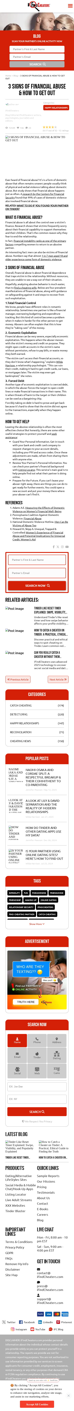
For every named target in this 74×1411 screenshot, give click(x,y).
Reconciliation (20, 732)
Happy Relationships (56, 107)
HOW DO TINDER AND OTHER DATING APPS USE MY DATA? (43, 831)
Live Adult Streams (18, 1200)
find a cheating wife (25, 287)
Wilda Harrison (33, 816)
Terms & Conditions (19, 1242)
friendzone (56, 892)
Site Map (11, 1275)
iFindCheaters (12, 110)
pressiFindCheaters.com (50, 1287)
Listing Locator (26, 469)
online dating (49, 900)
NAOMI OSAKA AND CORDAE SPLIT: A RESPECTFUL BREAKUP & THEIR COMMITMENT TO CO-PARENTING (43, 777)
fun (26, 892)
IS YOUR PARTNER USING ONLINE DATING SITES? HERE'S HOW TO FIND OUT (44, 854)
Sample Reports (48, 1176)
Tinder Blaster (15, 1211)
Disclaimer (12, 1269)
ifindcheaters (45, 907)
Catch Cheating (21, 705)
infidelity (14, 892)
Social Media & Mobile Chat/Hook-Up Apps (20, 1187)
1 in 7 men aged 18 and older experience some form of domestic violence (36, 257)
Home (8, 75)
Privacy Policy (14, 1247)
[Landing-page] (39, 6)
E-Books (42, 1209)
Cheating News (20, 741)
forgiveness (39, 892)
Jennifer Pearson (34, 789)
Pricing (42, 1187)
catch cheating (47, 914)
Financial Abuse (32, 518)
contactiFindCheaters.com (50, 1274)
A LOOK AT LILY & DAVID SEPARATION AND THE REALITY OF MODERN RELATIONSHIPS (42, 806)
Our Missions (46, 1181)
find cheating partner (21, 914)
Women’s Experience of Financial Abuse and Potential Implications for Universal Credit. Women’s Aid (39, 536)
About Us (43, 1198)
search (35, 1111)
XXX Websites (15, 1205)
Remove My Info (16, 1264)
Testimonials (46, 1192)
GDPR (9, 1253)
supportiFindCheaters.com (50, 1300)
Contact (42, 1203)
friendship (15, 900)
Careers (42, 1214)
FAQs (9, 1258)
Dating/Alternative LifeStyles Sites (18, 1177)
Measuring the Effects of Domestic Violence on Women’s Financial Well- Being (39, 509)
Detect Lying (18, 714)
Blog (15, 75)
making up (30, 900)
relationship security (21, 907)
